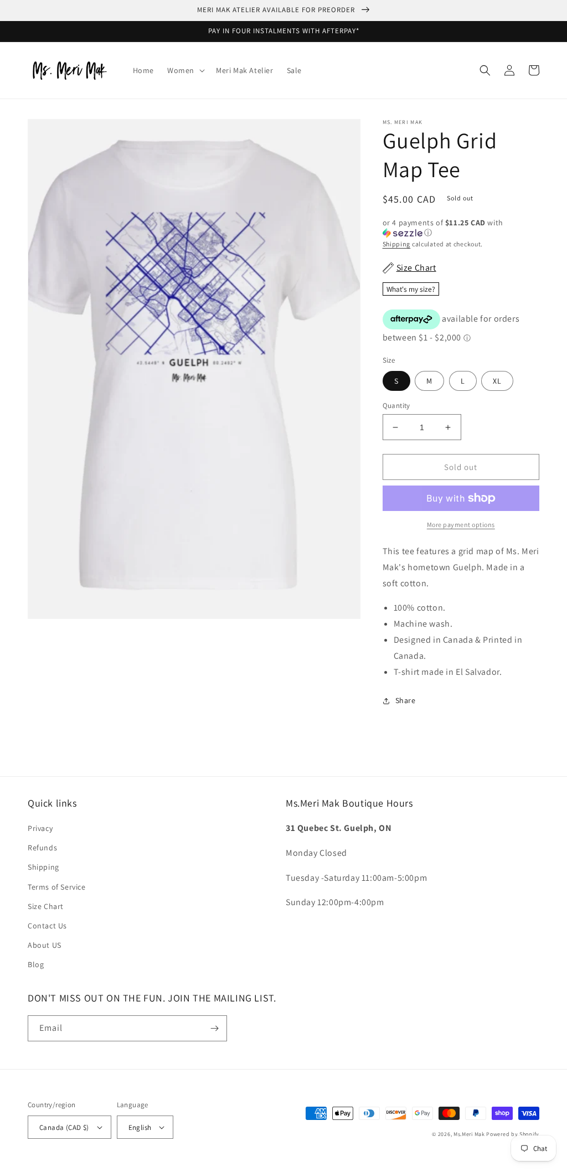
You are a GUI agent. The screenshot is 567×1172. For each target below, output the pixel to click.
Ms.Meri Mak (469, 1134)
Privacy (40, 828)
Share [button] (405, 700)
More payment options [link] (461, 524)
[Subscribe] (214, 1028)
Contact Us (47, 926)
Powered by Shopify (512, 1134)
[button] (185, 70)
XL (497, 381)
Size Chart (46, 906)
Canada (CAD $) (64, 1127)
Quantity (396, 405)
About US (44, 945)
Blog (36, 964)
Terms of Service (57, 887)
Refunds (42, 848)
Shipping (397, 244)
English (140, 1127)
